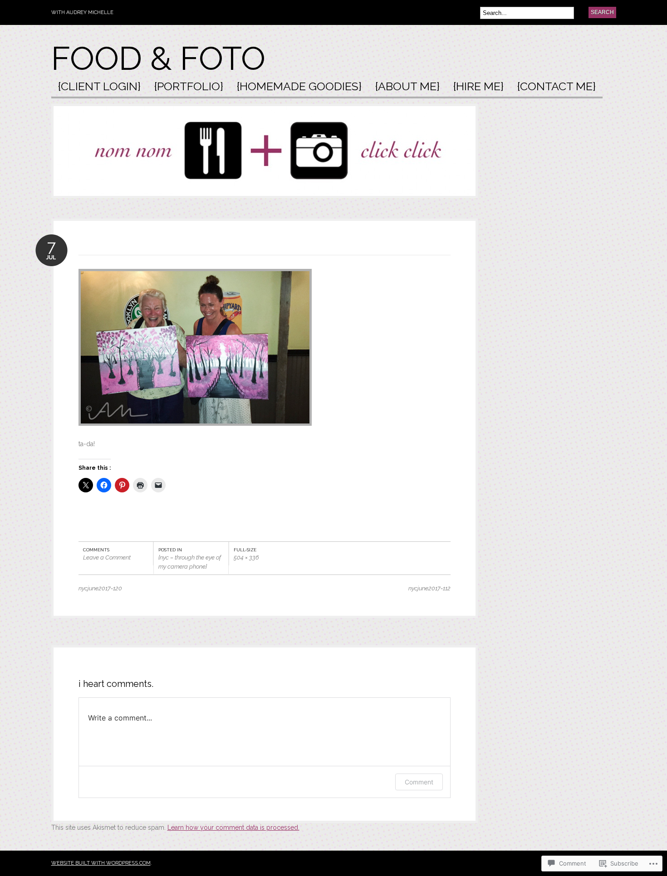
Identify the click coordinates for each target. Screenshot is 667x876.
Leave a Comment (107, 557)
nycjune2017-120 (100, 588)
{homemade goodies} (299, 87)
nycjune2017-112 (429, 588)
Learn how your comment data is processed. (233, 827)
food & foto (158, 58)
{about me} (407, 87)
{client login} (99, 87)
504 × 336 (246, 557)
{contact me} (556, 87)
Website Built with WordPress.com (101, 863)
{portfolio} (188, 87)
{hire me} (478, 87)
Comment (419, 782)
